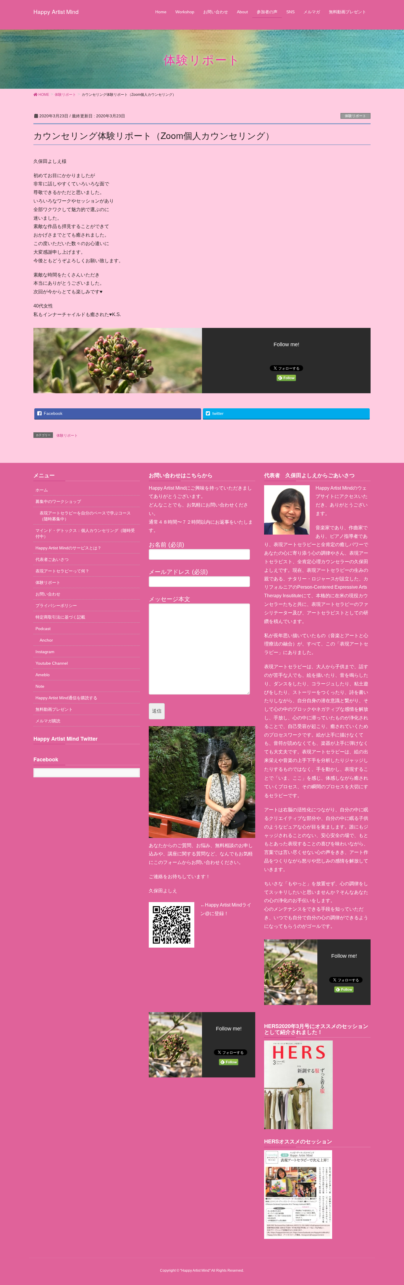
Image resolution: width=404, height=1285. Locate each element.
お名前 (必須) (166, 544)
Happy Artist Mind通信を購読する (66, 697)
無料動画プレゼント (54, 709)
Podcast (43, 628)
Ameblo (42, 674)
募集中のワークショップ (58, 501)
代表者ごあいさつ (52, 559)
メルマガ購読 (47, 720)
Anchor (46, 640)
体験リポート (355, 116)
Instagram (44, 651)
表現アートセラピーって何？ (62, 571)
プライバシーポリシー (56, 605)
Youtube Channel (51, 663)
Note (39, 686)
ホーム (41, 490)
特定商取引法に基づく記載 (60, 617)
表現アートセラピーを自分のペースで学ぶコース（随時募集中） (85, 516)
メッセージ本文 (169, 599)
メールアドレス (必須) (178, 572)
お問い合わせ (47, 594)
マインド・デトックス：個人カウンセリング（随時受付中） (85, 533)
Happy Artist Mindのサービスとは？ (68, 548)
